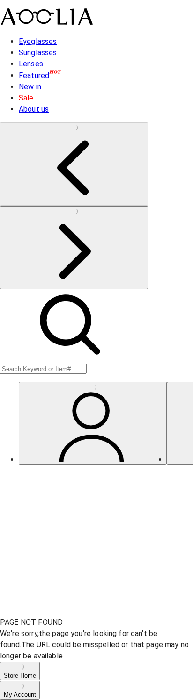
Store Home (20, 675)
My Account (20, 694)
